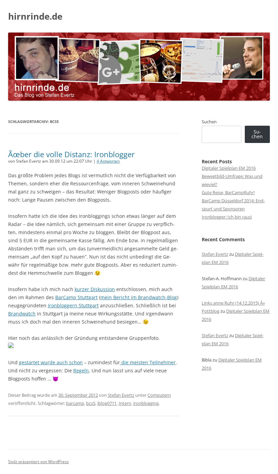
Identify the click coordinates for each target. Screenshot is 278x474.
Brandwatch (22, 313)
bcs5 (90, 403)
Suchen (209, 122)
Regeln (81, 370)
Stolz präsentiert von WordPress (38, 462)
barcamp (75, 403)
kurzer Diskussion (95, 289)
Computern (159, 395)
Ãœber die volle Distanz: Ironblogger (71, 154)
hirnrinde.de (35, 16)
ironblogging (146, 403)
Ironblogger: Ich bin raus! (227, 217)
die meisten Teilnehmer (148, 362)
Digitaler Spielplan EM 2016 (229, 168)
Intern (125, 403)
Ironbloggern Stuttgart (73, 305)
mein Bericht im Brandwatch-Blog (138, 297)
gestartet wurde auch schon (51, 362)
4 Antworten (108, 161)
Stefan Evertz (121, 395)
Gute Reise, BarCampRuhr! (228, 192)
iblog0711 (107, 403)
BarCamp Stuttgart (76, 297)
